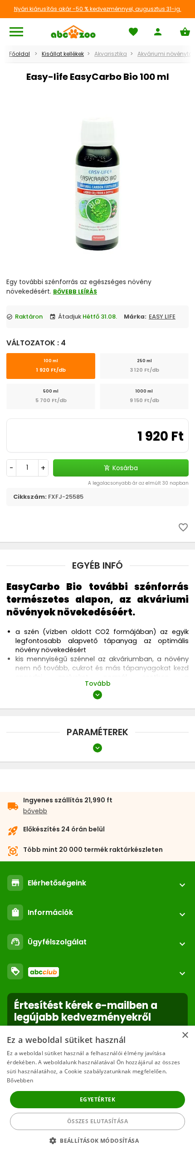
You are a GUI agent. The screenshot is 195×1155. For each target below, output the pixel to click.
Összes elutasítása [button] (97, 1121)
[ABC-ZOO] (73, 32)
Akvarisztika (110, 54)
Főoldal (19, 54)
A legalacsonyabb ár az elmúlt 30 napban (138, 483)
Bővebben (20, 1080)
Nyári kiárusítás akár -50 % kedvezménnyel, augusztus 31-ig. (97, 9)
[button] (97, 1140)
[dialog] (97, 1090)
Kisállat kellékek (63, 54)
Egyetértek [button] (97, 1099)
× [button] (184, 1035)
